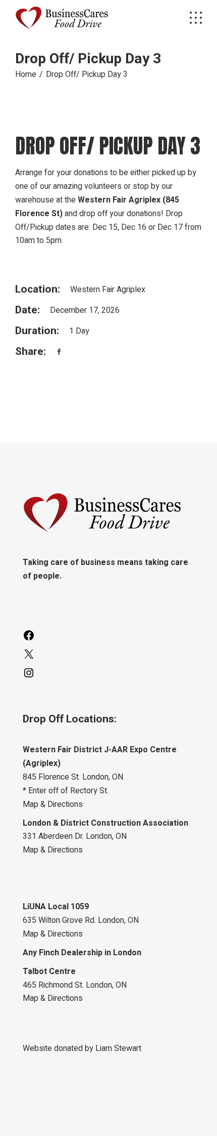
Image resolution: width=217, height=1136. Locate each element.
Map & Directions (53, 804)
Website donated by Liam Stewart (82, 1048)
